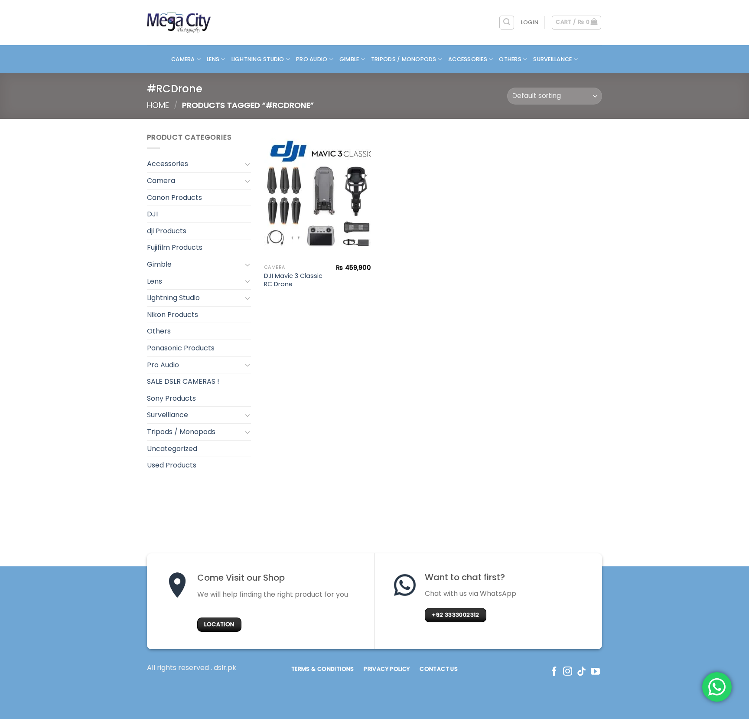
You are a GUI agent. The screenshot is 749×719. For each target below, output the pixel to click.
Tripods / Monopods (403, 59)
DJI (152, 214)
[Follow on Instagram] (567, 672)
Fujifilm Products (174, 247)
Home (158, 105)
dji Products (166, 231)
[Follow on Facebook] (554, 672)
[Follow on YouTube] (595, 672)
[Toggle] (247, 164)
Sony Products (171, 398)
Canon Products (174, 198)
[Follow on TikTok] (581, 672)
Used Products (171, 465)
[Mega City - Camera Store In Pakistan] (179, 22)
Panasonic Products (181, 348)
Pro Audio (311, 59)
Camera (183, 59)
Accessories (467, 59)
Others (510, 59)
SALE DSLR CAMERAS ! (183, 381)
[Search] (506, 22)
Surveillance (552, 59)
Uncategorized (172, 449)
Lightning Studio (257, 59)
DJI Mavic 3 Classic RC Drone (293, 280)
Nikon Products (172, 315)
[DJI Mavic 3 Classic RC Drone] (317, 196)
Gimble (349, 59)
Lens (213, 59)
